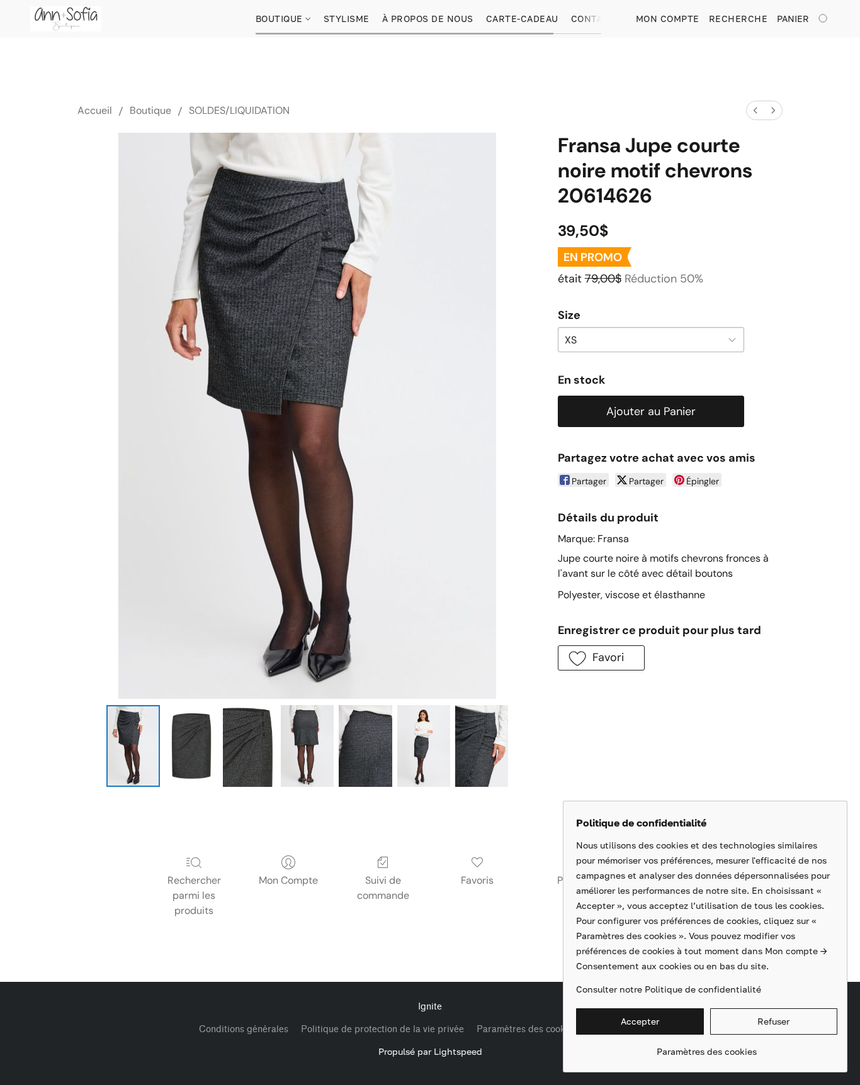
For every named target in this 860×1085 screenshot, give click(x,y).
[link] (706, 1047)
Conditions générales (243, 1029)
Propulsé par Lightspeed (430, 1051)
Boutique (281, 18)
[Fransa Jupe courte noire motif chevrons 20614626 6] (481, 746)
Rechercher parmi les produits (194, 895)
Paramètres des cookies (527, 1029)
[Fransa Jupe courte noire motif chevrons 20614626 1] (191, 746)
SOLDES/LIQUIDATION (239, 110)
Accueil (94, 110)
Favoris (477, 880)
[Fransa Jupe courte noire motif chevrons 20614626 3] (307, 746)
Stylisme (347, 18)
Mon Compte (288, 880)
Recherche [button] (738, 18)
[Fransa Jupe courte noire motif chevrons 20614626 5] (423, 746)
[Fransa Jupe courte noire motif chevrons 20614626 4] (365, 746)
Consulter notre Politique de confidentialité (668, 989)
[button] (65, 18)
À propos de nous (427, 18)
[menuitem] (755, 110)
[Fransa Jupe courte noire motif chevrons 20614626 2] (249, 746)
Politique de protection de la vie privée (382, 1029)
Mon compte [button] (667, 18)
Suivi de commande (383, 888)
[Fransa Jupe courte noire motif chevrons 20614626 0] (132, 746)
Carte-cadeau (522, 18)
